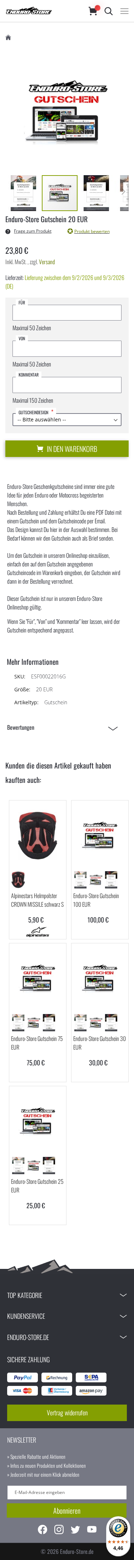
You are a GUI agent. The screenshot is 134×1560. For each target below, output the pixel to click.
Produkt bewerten (92, 231)
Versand (47, 261)
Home (8, 37)
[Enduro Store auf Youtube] (92, 1530)
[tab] (64, 727)
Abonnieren (66, 1510)
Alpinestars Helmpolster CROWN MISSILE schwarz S (37, 900)
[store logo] (39, 11)
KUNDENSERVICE (26, 1316)
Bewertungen (20, 727)
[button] (23, 193)
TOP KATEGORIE (24, 1295)
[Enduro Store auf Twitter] (75, 1530)
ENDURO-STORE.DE (28, 1337)
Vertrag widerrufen (67, 1412)
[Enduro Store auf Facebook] (42, 1530)
